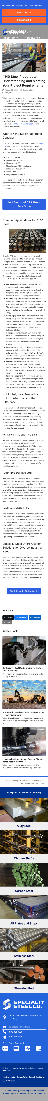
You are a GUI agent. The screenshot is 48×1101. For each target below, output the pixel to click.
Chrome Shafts (24, 858)
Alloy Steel (9, 93)
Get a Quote (24, 12)
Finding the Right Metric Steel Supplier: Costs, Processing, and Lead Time (24, 782)
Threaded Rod (24, 988)
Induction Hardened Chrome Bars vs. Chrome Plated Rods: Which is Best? (22, 760)
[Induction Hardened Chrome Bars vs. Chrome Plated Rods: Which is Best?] (24, 741)
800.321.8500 (24, 20)
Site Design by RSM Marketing (32, 1093)
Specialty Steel (28, 90)
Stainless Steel (24, 956)
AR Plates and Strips (24, 923)
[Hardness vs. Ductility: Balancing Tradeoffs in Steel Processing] (24, 650)
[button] (8, 617)
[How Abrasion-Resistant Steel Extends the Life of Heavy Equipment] (24, 695)
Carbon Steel (24, 891)
